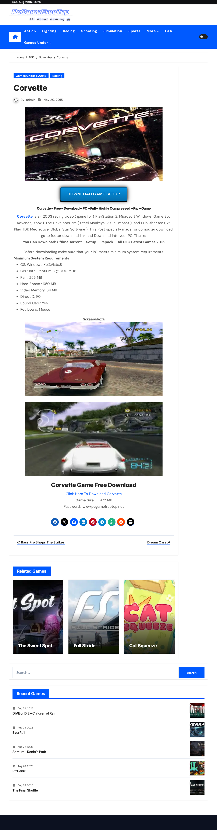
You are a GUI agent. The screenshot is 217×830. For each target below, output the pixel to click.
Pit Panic (19, 771)
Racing (69, 31)
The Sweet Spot (35, 645)
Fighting (49, 31)
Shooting (89, 31)
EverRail (19, 732)
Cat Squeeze (143, 645)
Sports (134, 31)
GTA (168, 31)
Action (30, 31)
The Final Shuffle (25, 790)
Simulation (112, 31)
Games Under (36, 42)
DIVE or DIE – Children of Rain (34, 713)
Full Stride (85, 645)
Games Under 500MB (31, 76)
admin (31, 100)
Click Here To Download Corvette (94, 493)
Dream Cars (157, 542)
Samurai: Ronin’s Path (29, 752)
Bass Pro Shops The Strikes (42, 542)
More (152, 31)
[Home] (15, 37)
